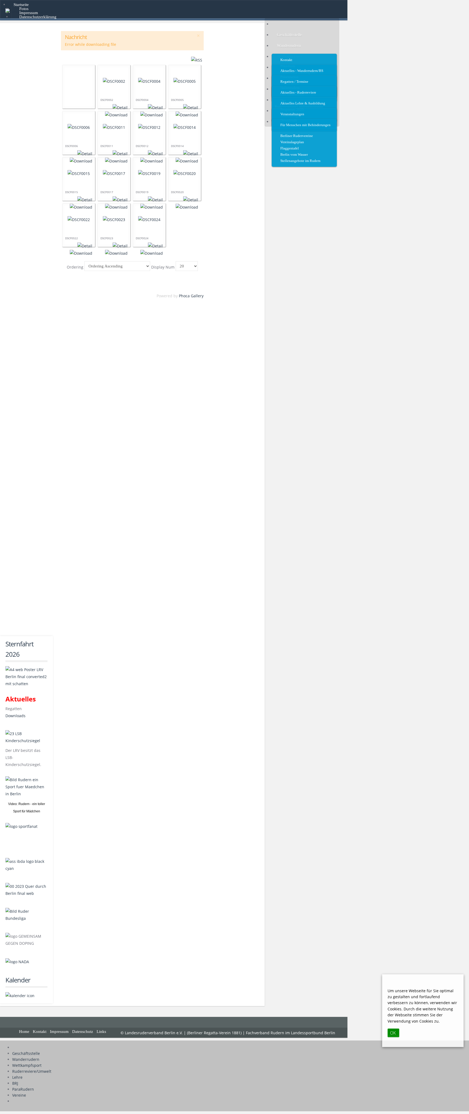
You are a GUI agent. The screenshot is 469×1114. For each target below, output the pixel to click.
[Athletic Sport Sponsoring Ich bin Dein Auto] (26, 864)
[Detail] (120, 107)
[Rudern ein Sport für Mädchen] (26, 788)
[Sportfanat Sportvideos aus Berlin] (26, 835)
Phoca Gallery (191, 295)
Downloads (15, 715)
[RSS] (196, 59)
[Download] (187, 206)
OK (393, 1033)
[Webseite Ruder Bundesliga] (26, 914)
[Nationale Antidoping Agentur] (17, 961)
